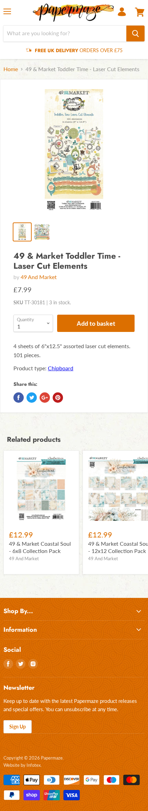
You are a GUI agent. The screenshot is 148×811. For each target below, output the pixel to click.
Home (10, 69)
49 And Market (39, 277)
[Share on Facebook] (18, 397)
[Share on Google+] (45, 397)
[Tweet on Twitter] (32, 397)
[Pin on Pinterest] (58, 397)
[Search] (135, 33)
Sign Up (17, 726)
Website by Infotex (22, 765)
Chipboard (60, 368)
